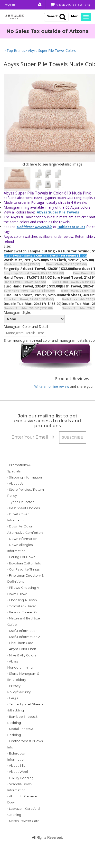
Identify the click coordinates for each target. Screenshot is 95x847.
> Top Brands (14, 50)
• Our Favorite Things (23, 569)
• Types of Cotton (20, 502)
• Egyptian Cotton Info (24, 563)
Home (10, 4)
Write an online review (51, 386)
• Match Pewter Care (23, 821)
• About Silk (16, 765)
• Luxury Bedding (20, 778)
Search (52, 16)
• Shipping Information (24, 477)
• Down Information (22, 539)
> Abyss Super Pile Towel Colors (50, 50)
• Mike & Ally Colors (21, 655)
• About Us (15, 483)
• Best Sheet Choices (23, 508)
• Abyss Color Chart (22, 649)
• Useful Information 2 (23, 637)
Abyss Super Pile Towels (58, 212)
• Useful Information (22, 631)
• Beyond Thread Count (25, 612)
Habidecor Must (71, 226)
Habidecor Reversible (34, 226)
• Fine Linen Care (20, 643)
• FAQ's (12, 698)
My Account (39, 4)
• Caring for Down (21, 557)
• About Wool (17, 771)
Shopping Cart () (72, 5)
